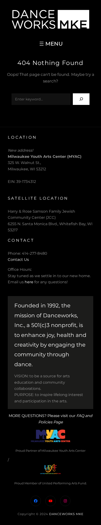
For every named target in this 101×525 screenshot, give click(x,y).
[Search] (81, 99)
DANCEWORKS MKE (66, 514)
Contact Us (18, 259)
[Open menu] (50, 44)
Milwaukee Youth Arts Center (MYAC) (45, 156)
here (29, 282)
